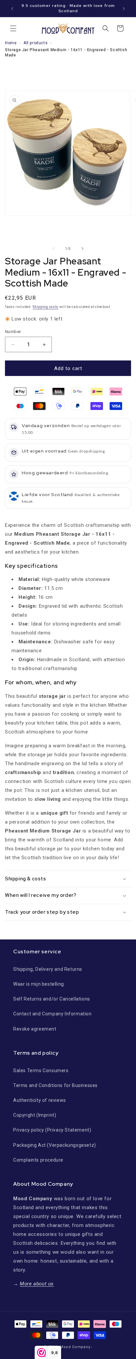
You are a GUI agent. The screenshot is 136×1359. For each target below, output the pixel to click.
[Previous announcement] (12, 8)
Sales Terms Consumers (41, 1070)
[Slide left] (53, 248)
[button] (13, 28)
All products (35, 43)
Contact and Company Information (52, 1013)
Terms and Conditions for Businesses (55, 1085)
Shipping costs (45, 307)
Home (11, 43)
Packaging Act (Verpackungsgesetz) (54, 1145)
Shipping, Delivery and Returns (47, 969)
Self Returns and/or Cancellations (51, 999)
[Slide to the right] (82, 248)
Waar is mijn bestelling (38, 984)
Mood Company (75, 1347)
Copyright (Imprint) (34, 1115)
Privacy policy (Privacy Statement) (52, 1130)
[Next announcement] (124, 8)
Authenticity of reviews (39, 1100)
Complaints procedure (38, 1160)
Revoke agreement (34, 1029)
